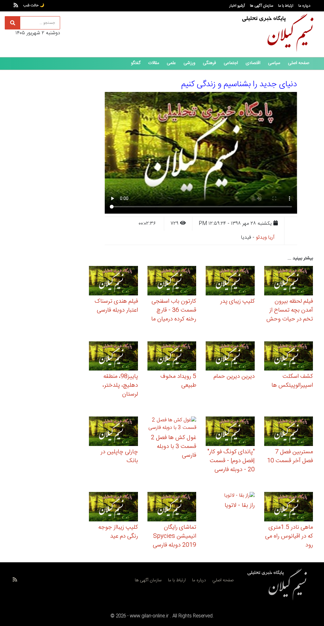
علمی (171, 63)
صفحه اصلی (298, 63)
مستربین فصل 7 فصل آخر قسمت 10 (290, 456)
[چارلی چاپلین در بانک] (113, 432)
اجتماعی (231, 63)
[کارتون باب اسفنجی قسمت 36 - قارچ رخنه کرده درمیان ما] (171, 281)
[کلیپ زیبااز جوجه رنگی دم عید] (113, 507)
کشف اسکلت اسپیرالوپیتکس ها (292, 381)
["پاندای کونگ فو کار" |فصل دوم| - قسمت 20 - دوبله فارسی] (230, 432)
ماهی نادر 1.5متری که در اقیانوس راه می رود (289, 536)
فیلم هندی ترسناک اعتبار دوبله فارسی (116, 306)
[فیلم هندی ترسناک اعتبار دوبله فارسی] (113, 281)
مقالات (153, 63)
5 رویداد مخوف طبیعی (178, 381)
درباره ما (304, 6)
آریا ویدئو (265, 237)
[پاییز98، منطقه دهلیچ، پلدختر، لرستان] (113, 357)
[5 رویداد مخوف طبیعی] (171, 357)
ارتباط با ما (285, 6)
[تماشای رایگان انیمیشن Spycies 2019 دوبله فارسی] (171, 507)
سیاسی (274, 63)
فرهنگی (209, 63)
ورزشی (189, 63)
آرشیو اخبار (237, 6)
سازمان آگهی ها (261, 6)
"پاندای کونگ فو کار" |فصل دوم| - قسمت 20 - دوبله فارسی (231, 460)
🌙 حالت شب (33, 5)
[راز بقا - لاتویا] (239, 497)
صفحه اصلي (223, 580)
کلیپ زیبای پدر (237, 301)
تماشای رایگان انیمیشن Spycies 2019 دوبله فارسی (174, 536)
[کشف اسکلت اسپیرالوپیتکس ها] (288, 357)
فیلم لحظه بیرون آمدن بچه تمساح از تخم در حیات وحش (289, 310)
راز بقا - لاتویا (240, 505)
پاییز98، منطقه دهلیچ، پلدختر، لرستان (120, 385)
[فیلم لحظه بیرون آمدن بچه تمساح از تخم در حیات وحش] (288, 281)
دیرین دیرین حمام (234, 376)
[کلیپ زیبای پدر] (230, 281)
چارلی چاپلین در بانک (119, 456)
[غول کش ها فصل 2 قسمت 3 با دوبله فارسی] (171, 425)
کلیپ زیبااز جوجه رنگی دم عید (118, 532)
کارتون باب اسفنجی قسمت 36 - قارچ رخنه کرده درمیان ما (173, 310)
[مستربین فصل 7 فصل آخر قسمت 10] (288, 432)
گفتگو (135, 63)
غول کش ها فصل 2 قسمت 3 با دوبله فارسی (173, 446)
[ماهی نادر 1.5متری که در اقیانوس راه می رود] (288, 507)
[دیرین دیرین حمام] (230, 357)
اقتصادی (253, 63)
